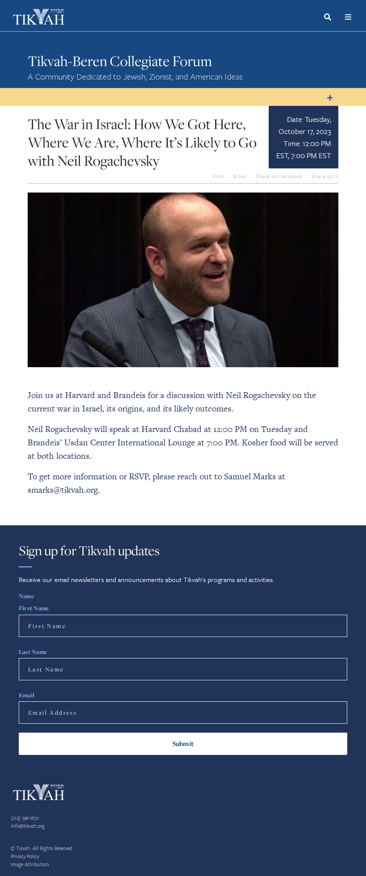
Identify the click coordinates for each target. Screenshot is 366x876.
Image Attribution (30, 865)
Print (218, 176)
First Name (34, 608)
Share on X (325, 176)
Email (240, 176)
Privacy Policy (25, 856)
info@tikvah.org (28, 826)
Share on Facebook (279, 176)
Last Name (33, 652)
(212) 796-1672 (24, 818)
